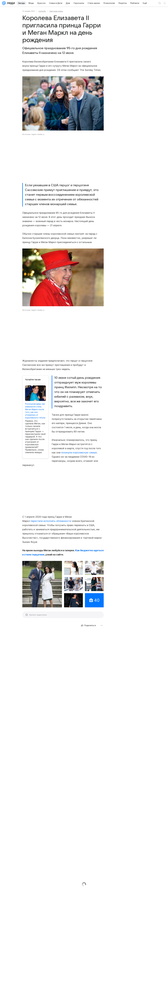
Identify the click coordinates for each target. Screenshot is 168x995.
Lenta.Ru (42, 11)
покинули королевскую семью (79, 452)
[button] (63, 103)
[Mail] (4, 3)
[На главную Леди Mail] (10, 3)
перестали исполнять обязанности (51, 521)
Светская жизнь (56, 11)
